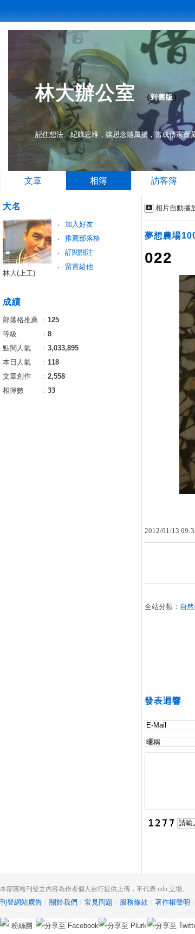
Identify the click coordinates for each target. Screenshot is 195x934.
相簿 (98, 180)
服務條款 (134, 902)
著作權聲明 (172, 902)
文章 (33, 180)
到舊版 (162, 97)
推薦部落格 (82, 238)
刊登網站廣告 (21, 902)
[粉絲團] (4, 922)
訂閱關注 (79, 252)
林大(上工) (19, 273)
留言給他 (79, 266)
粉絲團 (21, 926)
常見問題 (98, 902)
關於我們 (63, 902)
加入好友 (79, 224)
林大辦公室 (85, 93)
